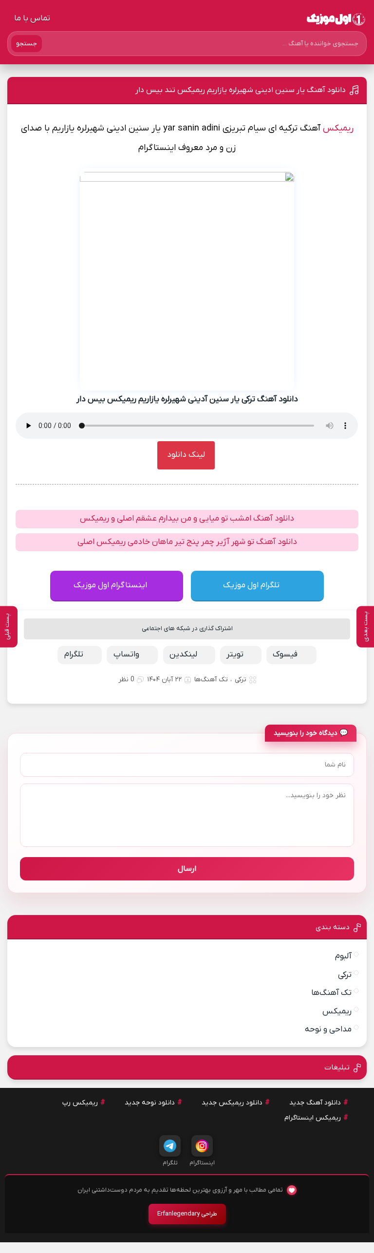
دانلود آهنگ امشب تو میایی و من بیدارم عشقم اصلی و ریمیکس (187, 518)
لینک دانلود (186, 454)
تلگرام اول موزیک (251, 585)
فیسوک (285, 654)
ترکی (240, 679)
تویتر (234, 654)
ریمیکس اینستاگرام (312, 1117)
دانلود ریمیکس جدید (232, 1102)
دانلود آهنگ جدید (315, 1102)
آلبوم (343, 956)
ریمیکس (338, 128)
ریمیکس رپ (80, 1102)
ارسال (187, 869)
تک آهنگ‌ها (211, 679)
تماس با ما (32, 18)
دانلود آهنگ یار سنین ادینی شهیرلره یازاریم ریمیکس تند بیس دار (240, 90)
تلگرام (73, 654)
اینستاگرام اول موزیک (110, 585)
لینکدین (183, 654)
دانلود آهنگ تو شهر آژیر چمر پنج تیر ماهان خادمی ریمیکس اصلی (187, 542)
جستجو (26, 43)
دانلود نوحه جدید (150, 1102)
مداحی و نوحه (328, 1029)
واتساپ (126, 654)
